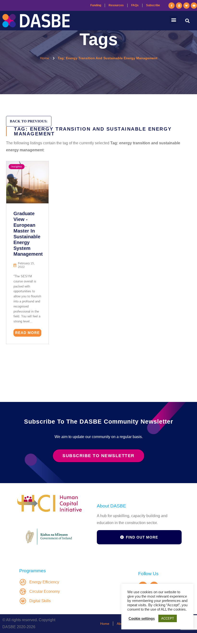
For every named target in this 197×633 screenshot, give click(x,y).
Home (104, 624)
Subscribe (153, 5)
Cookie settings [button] (142, 618)
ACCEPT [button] (167, 618)
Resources (116, 5)
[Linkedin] (179, 5)
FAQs (135, 5)
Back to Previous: (29, 121)
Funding (95, 5)
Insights (16, 166)
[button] (174, 20)
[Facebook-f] (171, 5)
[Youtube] (194, 5)
